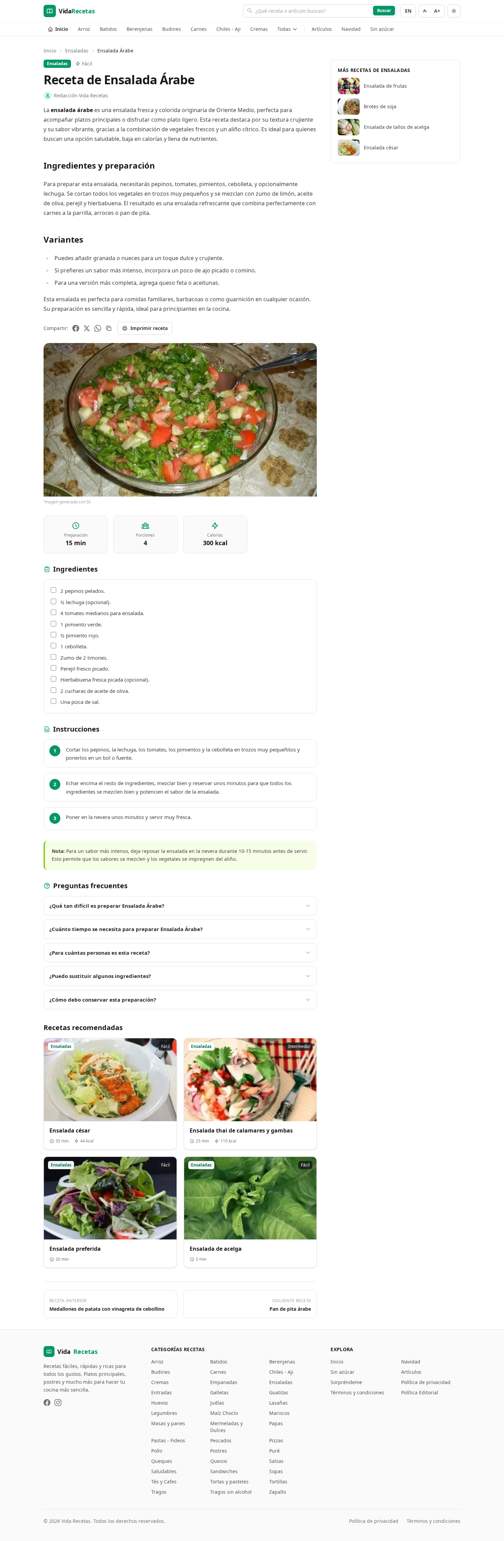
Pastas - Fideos (168, 1440)
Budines (171, 29)
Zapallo (277, 1492)
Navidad (351, 29)
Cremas (259, 29)
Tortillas (278, 1481)
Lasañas (278, 1402)
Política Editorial (419, 1392)
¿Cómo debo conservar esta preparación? (102, 999)
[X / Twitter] (86, 328)
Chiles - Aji (228, 29)
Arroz (84, 29)
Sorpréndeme (346, 1382)
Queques (161, 1461)
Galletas (219, 1392)
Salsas (276, 1461)
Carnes (199, 29)
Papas (276, 1423)
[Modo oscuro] (454, 11)
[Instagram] (58, 1402)
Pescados (220, 1440)
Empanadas (223, 1382)
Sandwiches (224, 1471)
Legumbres (164, 1413)
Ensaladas (76, 50)
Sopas (276, 1471)
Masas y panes (168, 1423)
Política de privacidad (426, 1382)
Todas (284, 29)
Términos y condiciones (357, 1392)
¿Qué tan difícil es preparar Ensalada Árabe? (106, 905)
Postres (218, 1450)
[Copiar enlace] (108, 328)
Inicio (61, 29)
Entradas (161, 1392)
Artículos (322, 29)
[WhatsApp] (97, 328)
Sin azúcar (382, 29)
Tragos (159, 1492)
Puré (274, 1450)
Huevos (159, 1402)
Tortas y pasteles (229, 1481)
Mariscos (279, 1413)
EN (408, 11)
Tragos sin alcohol (231, 1492)
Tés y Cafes (164, 1481)
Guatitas (278, 1392)
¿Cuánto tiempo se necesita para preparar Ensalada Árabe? (126, 929)
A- (425, 11)
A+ (437, 11)
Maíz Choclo (224, 1413)
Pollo (156, 1450)
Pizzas (276, 1440)
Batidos (108, 29)
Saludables (164, 1471)
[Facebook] (75, 328)
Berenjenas (140, 29)
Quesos (218, 1461)
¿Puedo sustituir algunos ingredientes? (100, 976)
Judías (217, 1402)
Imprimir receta (149, 328)
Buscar (384, 10)
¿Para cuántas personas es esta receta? (99, 952)
